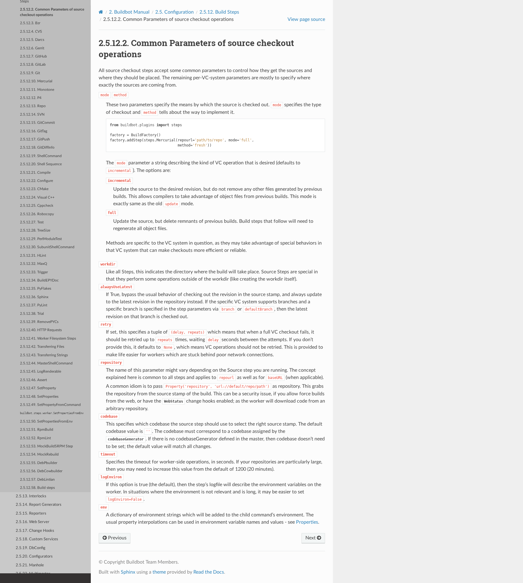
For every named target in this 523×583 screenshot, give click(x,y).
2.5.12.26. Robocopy (37, 214)
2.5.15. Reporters (31, 513)
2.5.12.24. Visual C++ (37, 197)
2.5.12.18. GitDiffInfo (37, 147)
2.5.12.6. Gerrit (32, 48)
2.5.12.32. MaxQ (33, 263)
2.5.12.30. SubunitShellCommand (47, 247)
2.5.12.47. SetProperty (38, 388)
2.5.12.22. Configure (36, 181)
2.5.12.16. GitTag (33, 131)
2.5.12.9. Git (30, 73)
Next (311, 537)
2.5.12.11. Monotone (37, 89)
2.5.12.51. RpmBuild (36, 429)
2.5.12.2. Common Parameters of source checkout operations (52, 12)
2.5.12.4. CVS (31, 31)
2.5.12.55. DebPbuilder (38, 463)
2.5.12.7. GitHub (33, 56)
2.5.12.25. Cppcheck (36, 205)
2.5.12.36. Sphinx (34, 297)
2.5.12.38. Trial (32, 313)
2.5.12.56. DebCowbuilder (41, 471)
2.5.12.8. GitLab (33, 64)
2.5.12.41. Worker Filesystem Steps (48, 338)
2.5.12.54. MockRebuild (39, 454)
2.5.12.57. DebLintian (37, 479)
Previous (117, 537)
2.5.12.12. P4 (30, 98)
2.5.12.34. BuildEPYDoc (39, 280)
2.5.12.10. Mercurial (36, 81)
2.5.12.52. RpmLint (35, 438)
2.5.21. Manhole (30, 565)
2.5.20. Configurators (34, 556)
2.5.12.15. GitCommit (37, 122)
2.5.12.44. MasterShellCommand (46, 363)
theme (159, 572)
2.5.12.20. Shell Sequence (41, 164)
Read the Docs (208, 572)
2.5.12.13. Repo (33, 106)
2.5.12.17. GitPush (35, 139)
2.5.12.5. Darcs (32, 39)
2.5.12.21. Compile (35, 172)
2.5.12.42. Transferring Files (42, 346)
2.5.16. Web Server (32, 522)
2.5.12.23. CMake (34, 189)
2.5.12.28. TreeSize (35, 230)
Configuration (174, 12)
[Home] (101, 12)
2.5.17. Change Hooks (35, 531)
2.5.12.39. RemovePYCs (39, 322)
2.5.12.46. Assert (33, 380)
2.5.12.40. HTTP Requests (41, 330)
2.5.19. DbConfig (30, 548)
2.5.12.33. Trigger (34, 272)
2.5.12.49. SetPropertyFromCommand (50, 405)
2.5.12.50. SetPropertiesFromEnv (46, 421)
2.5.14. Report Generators (38, 505)
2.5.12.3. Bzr (30, 23)
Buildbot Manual (129, 12)
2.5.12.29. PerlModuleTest (41, 239)
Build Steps (219, 12)
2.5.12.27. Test (32, 222)
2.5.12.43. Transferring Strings (44, 355)
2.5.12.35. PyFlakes (35, 288)
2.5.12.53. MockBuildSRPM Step (46, 446)
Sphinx (128, 572)
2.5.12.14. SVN (32, 114)
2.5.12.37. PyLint (33, 305)
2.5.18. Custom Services (37, 539)
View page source (306, 19)
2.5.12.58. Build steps (37, 487)
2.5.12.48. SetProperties (39, 396)
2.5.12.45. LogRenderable (40, 371)
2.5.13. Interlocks (31, 496)
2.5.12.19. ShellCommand (41, 156)
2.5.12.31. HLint (33, 255)
